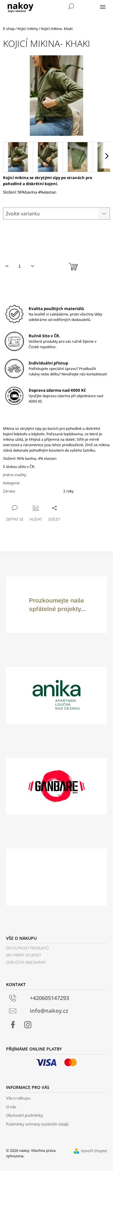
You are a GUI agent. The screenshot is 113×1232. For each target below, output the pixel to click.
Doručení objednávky (26, 962)
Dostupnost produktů (27, 948)
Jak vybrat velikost (23, 955)
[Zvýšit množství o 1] (7, 266)
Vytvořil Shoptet (94, 1150)
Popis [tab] (55, 416)
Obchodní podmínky (24, 1115)
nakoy (68, 474)
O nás (11, 1106)
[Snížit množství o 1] (32, 266)
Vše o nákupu (18, 1098)
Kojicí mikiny (73, 482)
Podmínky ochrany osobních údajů (37, 1124)
